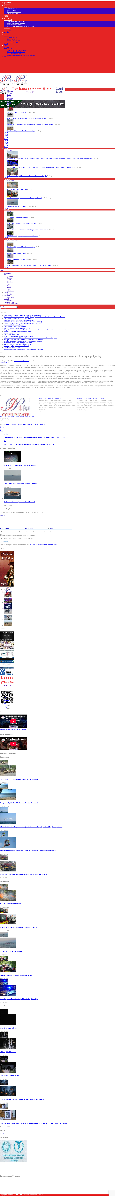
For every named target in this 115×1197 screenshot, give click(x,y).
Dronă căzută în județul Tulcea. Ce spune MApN (21, 131)
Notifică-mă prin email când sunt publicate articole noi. (17, 538)
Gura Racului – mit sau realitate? (10, 1075)
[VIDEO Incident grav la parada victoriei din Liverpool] (10, 234)
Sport (8, 104)
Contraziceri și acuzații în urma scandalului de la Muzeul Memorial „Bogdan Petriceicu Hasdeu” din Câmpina (33, 1123)
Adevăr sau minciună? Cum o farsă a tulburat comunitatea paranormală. (22, 1099)
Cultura (9, 95)
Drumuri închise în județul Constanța (14, 325)
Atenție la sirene (8, 333)
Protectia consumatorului (14, 12)
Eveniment (7, 179)
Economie (10, 98)
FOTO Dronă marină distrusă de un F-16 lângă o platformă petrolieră (26, 118)
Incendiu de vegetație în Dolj (8, 1028)
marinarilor (17, 424)
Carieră (6, 15)
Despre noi (7, 4)
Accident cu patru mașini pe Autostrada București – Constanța (24, 198)
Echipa (6, 5)
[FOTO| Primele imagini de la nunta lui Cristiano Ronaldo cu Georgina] (12, 174)
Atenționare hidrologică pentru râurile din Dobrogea (18, 336)
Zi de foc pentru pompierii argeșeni (17, 189)
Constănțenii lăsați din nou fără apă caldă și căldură (18, 318)
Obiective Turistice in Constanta (16, 23)
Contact (6, 16)
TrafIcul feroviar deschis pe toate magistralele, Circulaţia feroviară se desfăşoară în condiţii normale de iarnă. (34, 317)
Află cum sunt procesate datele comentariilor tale (43, 544)
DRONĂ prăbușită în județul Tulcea (17, 259)
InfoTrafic (6, 209)
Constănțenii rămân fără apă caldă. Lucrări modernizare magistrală (22, 315)
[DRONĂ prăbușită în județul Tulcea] (10, 257)
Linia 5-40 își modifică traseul (12, 347)
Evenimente (10, 180)
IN (10, 424)
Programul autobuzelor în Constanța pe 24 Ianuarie (18, 331)
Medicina (9, 99)
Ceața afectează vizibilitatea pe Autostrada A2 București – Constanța (23, 321)
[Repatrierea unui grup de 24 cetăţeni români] (58, 405)
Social (9, 103)
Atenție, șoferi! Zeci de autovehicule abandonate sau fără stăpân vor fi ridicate (23, 874)
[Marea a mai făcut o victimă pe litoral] (10, 110)
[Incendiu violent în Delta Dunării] (10, 251)
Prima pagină (7, 2)
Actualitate (10, 91)
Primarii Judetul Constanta (14, 24)
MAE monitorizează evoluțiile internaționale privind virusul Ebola (17, 416)
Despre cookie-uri (12, 10)
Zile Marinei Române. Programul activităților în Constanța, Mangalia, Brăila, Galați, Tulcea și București (31, 827)
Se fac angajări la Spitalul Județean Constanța (16, 346)
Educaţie (9, 96)
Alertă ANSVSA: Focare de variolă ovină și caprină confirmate (19, 779)
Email (8, 362)
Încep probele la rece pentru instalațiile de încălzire (18, 342)
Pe (28, 424)
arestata (5, 424)
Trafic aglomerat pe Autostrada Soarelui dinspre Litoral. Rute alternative (27, 230)
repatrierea (31, 424)
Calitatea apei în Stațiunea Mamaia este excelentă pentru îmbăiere (22, 323)
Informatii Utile (8, 20)
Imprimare (3, 362)
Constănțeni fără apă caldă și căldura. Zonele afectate (19, 320)
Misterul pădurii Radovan (8, 1052)
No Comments (24, 361)
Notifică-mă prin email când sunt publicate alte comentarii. (18, 535)
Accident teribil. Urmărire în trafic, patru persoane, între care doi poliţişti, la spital (30, 124)
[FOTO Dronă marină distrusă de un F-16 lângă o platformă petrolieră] (10, 117)
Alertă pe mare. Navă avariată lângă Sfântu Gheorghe (20, 465)
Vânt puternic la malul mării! (12, 334)
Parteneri (6, 18)
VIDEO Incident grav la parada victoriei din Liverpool (22, 236)
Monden (6, 148)
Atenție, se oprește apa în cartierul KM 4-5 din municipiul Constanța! (23, 349)
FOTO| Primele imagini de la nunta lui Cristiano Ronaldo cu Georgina (27, 176)
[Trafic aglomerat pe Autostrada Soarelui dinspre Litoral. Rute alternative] (10, 228)
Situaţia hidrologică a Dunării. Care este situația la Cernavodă (19, 803)
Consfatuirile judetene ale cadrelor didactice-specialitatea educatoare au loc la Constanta (36, 437)
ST (39, 424)
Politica (9, 101)
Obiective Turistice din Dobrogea (16, 21)
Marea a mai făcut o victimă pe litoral (17, 112)
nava (21, 424)
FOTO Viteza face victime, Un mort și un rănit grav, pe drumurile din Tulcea (29, 265)
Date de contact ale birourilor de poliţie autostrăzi (21, 26)
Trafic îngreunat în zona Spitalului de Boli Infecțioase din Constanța (23, 341)
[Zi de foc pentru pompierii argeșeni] (12, 187)
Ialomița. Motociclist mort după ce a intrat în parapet (16, 975)
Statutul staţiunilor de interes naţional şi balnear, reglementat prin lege (29, 444)
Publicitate (7, 28)
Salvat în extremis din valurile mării (17, 206)
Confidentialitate (12, 8)
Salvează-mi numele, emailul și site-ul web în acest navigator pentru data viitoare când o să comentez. (30, 532)
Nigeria (25, 424)
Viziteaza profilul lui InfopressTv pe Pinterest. (13, 729)
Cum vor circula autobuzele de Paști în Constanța (17, 328)
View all (6, 132)
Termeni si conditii (12, 13)
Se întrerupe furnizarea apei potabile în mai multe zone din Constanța (23, 339)
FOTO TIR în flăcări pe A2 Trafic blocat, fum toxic (21, 223)
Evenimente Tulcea (9, 239)
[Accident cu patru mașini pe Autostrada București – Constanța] (12, 196)
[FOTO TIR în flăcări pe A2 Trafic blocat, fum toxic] (10, 222)
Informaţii (6, 7)
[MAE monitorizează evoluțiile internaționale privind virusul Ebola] (18, 407)
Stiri (5, 90)
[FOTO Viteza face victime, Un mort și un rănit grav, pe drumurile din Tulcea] (10, 264)
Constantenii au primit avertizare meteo (15, 326)
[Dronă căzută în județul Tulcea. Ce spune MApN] (10, 129)
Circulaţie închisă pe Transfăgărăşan (17, 217)
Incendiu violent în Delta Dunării (16, 253)
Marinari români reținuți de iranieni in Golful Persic (19, 502)
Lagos (12, 424)
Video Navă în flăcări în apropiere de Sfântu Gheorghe (20, 483)
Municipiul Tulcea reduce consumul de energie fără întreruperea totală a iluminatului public (28, 850)
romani (36, 424)
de (8, 424)
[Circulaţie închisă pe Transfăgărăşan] (10, 216)
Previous (6, 434)
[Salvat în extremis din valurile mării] (12, 205)
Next (5, 441)
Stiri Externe (10, 106)
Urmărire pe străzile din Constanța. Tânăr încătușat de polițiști (19, 999)
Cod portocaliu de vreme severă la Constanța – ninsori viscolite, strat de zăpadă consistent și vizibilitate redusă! (35, 330)
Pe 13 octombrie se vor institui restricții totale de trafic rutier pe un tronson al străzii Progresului (30, 338)
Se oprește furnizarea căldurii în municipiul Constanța (19, 344)
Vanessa (42, 424)
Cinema (9, 93)
